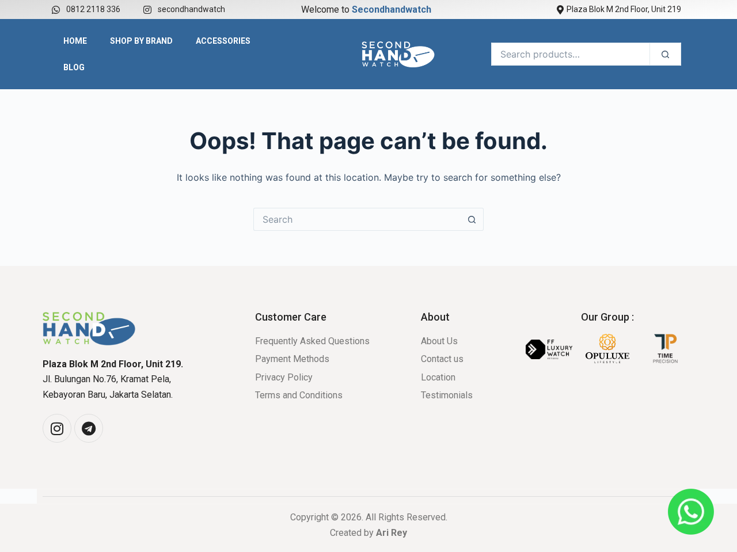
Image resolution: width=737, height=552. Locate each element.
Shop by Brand (141, 40)
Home (75, 40)
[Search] (665, 54)
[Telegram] (88, 428)
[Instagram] (57, 428)
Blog (74, 67)
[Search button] (472, 219)
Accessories (223, 40)
